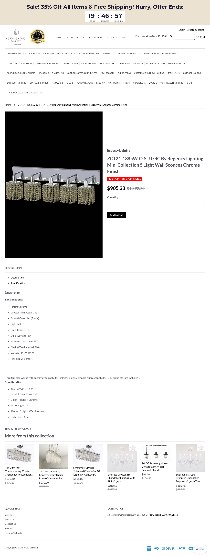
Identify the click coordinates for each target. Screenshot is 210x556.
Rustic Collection (66, 53)
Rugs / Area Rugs (85, 83)
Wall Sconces (107, 73)
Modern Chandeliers (89, 53)
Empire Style (109, 53)
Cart (124, 37)
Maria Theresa (169, 53)
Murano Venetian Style (129, 53)
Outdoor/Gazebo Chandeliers (82, 73)
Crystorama (139, 83)
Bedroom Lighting (155, 63)
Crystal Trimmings (39, 83)
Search (8, 514)
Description (13, 268)
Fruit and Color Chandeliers (21, 73)
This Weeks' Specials (16, 53)
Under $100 (34, 53)
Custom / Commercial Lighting (149, 73)
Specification (18, 283)
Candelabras (124, 73)
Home (58, 37)
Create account (195, 29)
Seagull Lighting (174, 83)
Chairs (70, 83)
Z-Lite (189, 83)
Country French (70, 63)
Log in (181, 29)
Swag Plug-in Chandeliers (51, 73)
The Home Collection (17, 93)
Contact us (95, 37)
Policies (111, 37)
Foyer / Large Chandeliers (19, 63)
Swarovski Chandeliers (46, 63)
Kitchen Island (88, 63)
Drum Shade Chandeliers (131, 63)
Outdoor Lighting (192, 73)
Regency (100, 83)
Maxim (127, 83)
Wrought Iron (151, 53)
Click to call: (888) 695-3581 (151, 36)
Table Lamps (173, 73)
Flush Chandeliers (177, 63)
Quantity (112, 197)
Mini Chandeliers (107, 63)
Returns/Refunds (13, 533)
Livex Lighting (156, 83)
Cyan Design (114, 83)
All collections (74, 37)
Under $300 (48, 53)
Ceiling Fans (37, 93)
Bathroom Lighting (16, 83)
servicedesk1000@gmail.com (164, 514)
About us (9, 519)
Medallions (57, 83)
